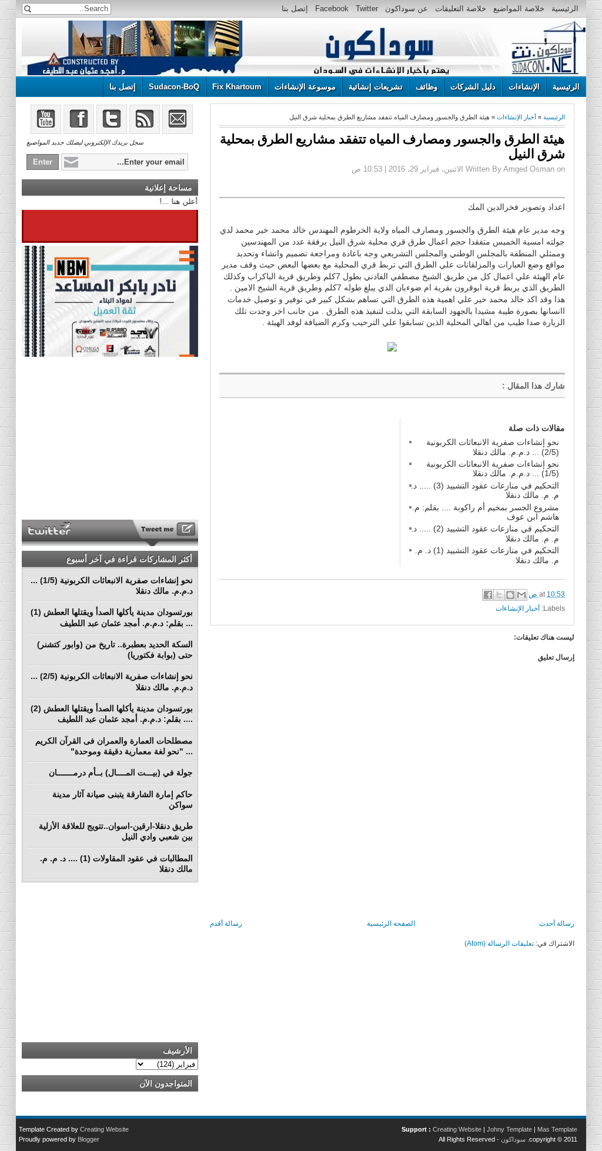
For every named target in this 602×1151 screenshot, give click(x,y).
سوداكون (513, 1139)
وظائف (426, 86)
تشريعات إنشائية (376, 86)
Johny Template (509, 1129)
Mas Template (557, 1129)
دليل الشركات (473, 86)
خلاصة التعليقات (460, 8)
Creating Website (457, 1129)
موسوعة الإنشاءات (305, 86)
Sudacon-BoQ (174, 86)
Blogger (88, 1139)
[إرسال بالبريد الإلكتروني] (521, 595)
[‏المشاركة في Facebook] (488, 595)
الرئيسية (564, 8)
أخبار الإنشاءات (516, 117)
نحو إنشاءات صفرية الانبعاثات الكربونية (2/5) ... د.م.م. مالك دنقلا (492, 446)
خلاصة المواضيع (518, 8)
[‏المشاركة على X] (499, 595)
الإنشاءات (524, 86)
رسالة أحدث (556, 923)
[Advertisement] (307, 492)
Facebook (332, 8)
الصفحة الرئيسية (391, 923)
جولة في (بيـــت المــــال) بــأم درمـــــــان (121, 772)
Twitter (367, 8)
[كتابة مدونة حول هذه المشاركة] (510, 595)
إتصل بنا (295, 8)
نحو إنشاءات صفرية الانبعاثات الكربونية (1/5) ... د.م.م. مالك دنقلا (492, 468)
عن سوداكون (406, 8)
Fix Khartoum (237, 86)
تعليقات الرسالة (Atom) (499, 943)
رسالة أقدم (226, 923)
